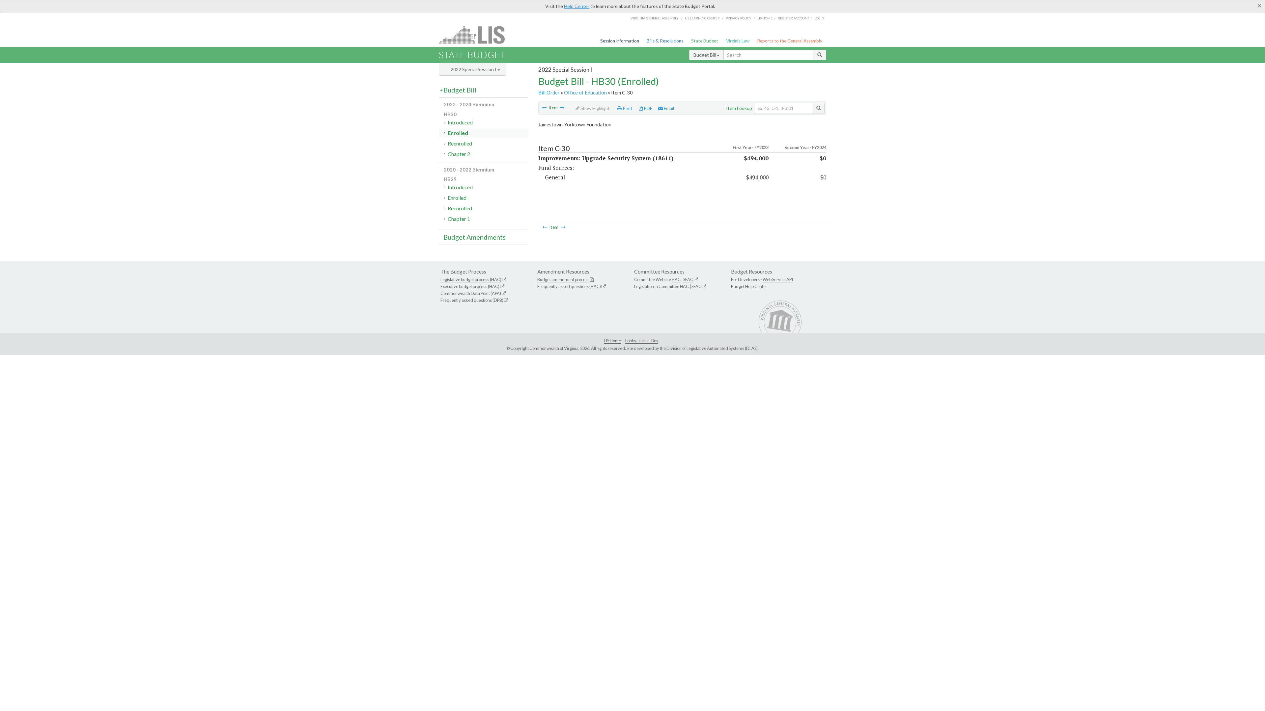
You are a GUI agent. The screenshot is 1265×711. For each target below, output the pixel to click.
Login (819, 18)
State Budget (704, 40)
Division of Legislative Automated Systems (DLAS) (712, 348)
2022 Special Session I (474, 69)
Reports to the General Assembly (789, 40)
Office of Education (585, 92)
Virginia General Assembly (655, 18)
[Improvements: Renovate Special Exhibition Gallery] (562, 107)
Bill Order (549, 92)
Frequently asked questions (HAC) (569, 286)
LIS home (765, 18)
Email (668, 108)
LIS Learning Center (702, 18)
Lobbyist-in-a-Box (641, 340)
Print (627, 108)
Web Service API (778, 279)
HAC (676, 279)
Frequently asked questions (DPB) (471, 300)
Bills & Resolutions (665, 40)
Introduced (460, 122)
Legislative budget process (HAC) (470, 279)
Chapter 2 (459, 154)
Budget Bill (705, 55)
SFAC (688, 279)
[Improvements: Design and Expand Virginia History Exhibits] (544, 107)
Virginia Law (737, 40)
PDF (647, 108)
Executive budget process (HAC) (469, 286)
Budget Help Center (749, 286)
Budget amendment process (563, 279)
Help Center (576, 6)
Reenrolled (460, 143)
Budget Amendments (474, 237)
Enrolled (458, 133)
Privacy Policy (738, 18)
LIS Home (612, 340)
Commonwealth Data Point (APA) (470, 293)
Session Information (619, 40)
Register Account (793, 18)
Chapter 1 (459, 219)
